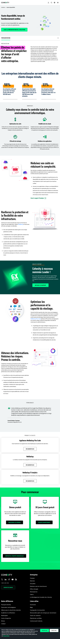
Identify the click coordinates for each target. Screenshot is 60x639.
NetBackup (20, 224)
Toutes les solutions (35, 615)
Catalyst (3, 624)
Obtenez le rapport (40, 285)
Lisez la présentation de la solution (15, 29)
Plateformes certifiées (36, 618)
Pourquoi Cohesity (6, 604)
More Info (54, 630)
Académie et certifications (8, 613)
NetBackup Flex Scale (36, 319)
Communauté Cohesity (36, 621)
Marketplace (4, 615)
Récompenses (33, 592)
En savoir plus (30, 449)
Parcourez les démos (14, 522)
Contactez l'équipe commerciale (14, 556)
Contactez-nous (8, 587)
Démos (3, 621)
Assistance (33, 604)
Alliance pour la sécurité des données (11, 610)
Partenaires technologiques (8, 607)
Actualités (32, 583)
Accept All (44, 630)
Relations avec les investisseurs (38, 586)
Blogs (31, 607)
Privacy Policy (6, 635)
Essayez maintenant (44, 522)
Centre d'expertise (6, 618)
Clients (32, 594)
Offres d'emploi (34, 589)
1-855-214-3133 (5, 583)
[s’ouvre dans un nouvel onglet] (2, 580)
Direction (32, 581)
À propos (32, 578)
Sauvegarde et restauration (37, 610)
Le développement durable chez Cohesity (41, 597)
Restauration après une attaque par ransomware (43, 613)
